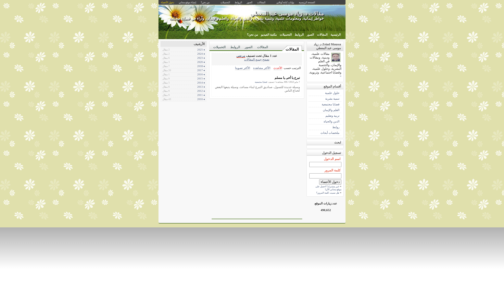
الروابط (299, 34)
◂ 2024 (183, 53)
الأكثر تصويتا (242, 68)
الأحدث (277, 68)
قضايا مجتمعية (261, 82)
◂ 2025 (183, 49)
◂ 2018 (183, 66)
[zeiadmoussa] (335, 60)
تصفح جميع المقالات (256, 59)
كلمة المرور (332, 170)
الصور (310, 34)
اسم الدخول (332, 159)
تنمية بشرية (332, 98)
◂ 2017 (183, 70)
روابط (335, 127)
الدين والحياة (331, 121)
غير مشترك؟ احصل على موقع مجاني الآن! (328, 188)
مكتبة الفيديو (269, 34)
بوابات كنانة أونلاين (285, 2)
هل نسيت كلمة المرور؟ (327, 192)
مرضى (240, 55)
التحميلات (286, 34)
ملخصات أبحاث (330, 132)
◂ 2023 (183, 57)
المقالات (322, 34)
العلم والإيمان (331, 110)
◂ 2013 (183, 86)
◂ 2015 (183, 78)
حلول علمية (332, 93)
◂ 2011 (183, 95)
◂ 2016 (183, 74)
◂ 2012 (183, 90)
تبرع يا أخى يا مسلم (287, 77)
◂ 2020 (183, 62)
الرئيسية (336, 34)
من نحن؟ (252, 34)
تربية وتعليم (332, 115)
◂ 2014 (183, 82)
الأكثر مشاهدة (261, 68)
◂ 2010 (183, 99)
